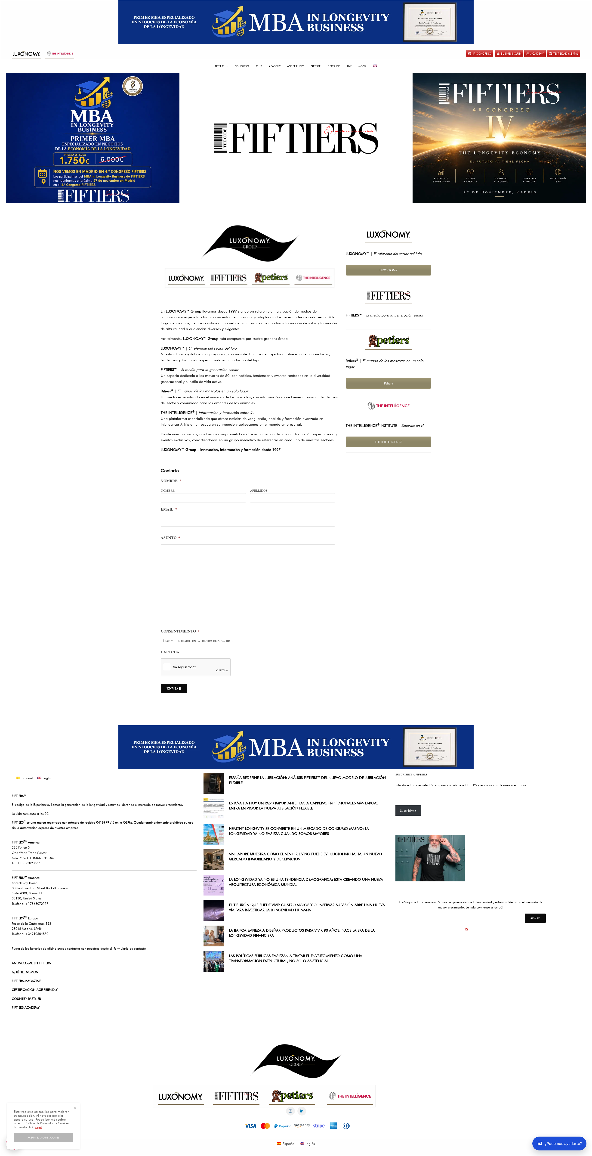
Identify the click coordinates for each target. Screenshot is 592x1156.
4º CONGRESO (481, 53)
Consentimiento (180, 631)
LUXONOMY (388, 270)
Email (169, 509)
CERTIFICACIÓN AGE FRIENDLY (35, 990)
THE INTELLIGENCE (388, 442)
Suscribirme (408, 810)
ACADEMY (537, 53)
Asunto (170, 537)
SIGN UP (535, 918)
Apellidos (259, 490)
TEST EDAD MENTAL (565, 53)
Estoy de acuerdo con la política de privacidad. (199, 641)
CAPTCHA (170, 652)
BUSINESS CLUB (511, 53)
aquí (38, 1127)
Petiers (388, 383)
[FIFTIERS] (296, 138)
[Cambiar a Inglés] (375, 66)
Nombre (171, 480)
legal (473, 929)
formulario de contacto (130, 948)
